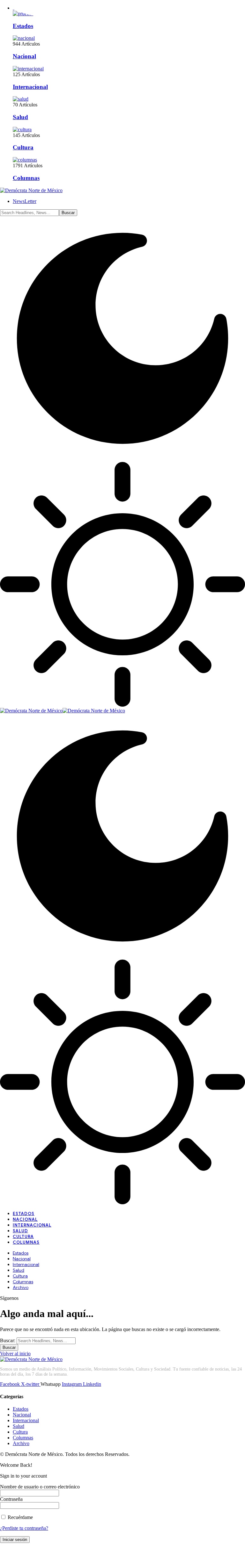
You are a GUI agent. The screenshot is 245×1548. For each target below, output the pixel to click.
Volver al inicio (15, 1353)
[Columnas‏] (25, 159)
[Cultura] (22, 129)
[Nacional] (24, 38)
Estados (23, 26)
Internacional (30, 86)
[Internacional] (28, 68)
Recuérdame (19, 1517)
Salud (20, 117)
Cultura (23, 147)
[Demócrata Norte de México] (62, 710)
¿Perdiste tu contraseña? (24, 1528)
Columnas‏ (26, 178)
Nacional (24, 56)
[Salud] (20, 99)
